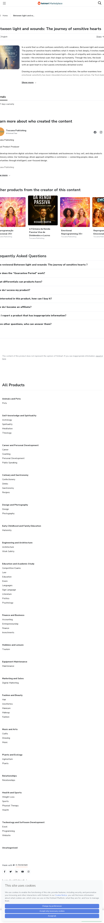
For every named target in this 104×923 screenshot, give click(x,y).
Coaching (6, 454)
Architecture (8, 547)
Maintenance (8, 666)
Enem (5, 581)
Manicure (6, 708)
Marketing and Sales (13, 678)
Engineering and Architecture (17, 542)
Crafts (5, 733)
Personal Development (13, 458)
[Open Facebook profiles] (4, 872)
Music (5, 742)
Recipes (6, 492)
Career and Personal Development (20, 445)
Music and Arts (10, 729)
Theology (7, 432)
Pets (4, 403)
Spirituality (7, 424)
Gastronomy (8, 488)
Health (5, 809)
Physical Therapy (10, 805)
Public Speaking (9, 462)
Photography (8, 513)
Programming (8, 831)
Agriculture (7, 759)
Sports (5, 801)
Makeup (6, 712)
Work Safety (8, 551)
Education (7, 576)
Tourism (6, 649)
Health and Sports (12, 792)
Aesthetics (7, 703)
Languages (7, 585)
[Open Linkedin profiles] (16, 872)
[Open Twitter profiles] (11, 872)
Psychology (7, 602)
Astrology (7, 419)
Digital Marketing (10, 682)
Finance (5, 628)
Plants (5, 763)
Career (5, 449)
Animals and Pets (11, 398)
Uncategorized (9, 847)
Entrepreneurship (10, 623)
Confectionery (8, 479)
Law (4, 572)
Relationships (9, 775)
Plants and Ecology (12, 754)
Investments (8, 632)
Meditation (7, 428)
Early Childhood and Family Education (21, 525)
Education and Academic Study (18, 563)
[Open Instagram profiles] (28, 872)
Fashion (5, 716)
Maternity (7, 530)
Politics (5, 598)
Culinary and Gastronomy (15, 475)
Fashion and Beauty (12, 695)
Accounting (7, 619)
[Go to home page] (51, 3)
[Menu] (4, 3)
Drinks (5, 483)
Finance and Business (13, 615)
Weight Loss (8, 796)
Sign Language (9, 589)
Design (5, 509)
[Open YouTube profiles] (22, 872)
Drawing (6, 738)
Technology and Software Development (23, 822)
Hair (4, 699)
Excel (4, 826)
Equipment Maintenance (14, 661)
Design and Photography (15, 504)
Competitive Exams (11, 568)
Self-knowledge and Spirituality (19, 415)
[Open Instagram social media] (101, 133)
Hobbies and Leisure (13, 644)
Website (6, 835)
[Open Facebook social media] (95, 133)
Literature (7, 594)
